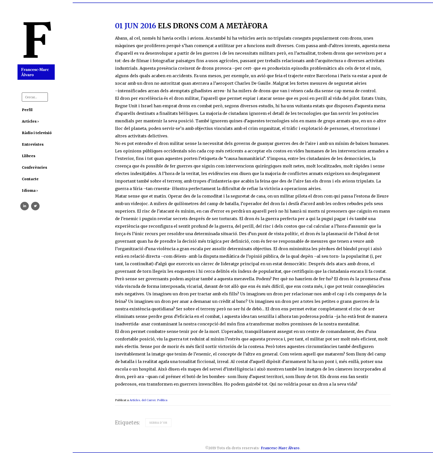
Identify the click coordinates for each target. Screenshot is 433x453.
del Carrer (149, 400)
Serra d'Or (158, 422)
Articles (135, 400)
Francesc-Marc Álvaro (280, 448)
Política (162, 400)
